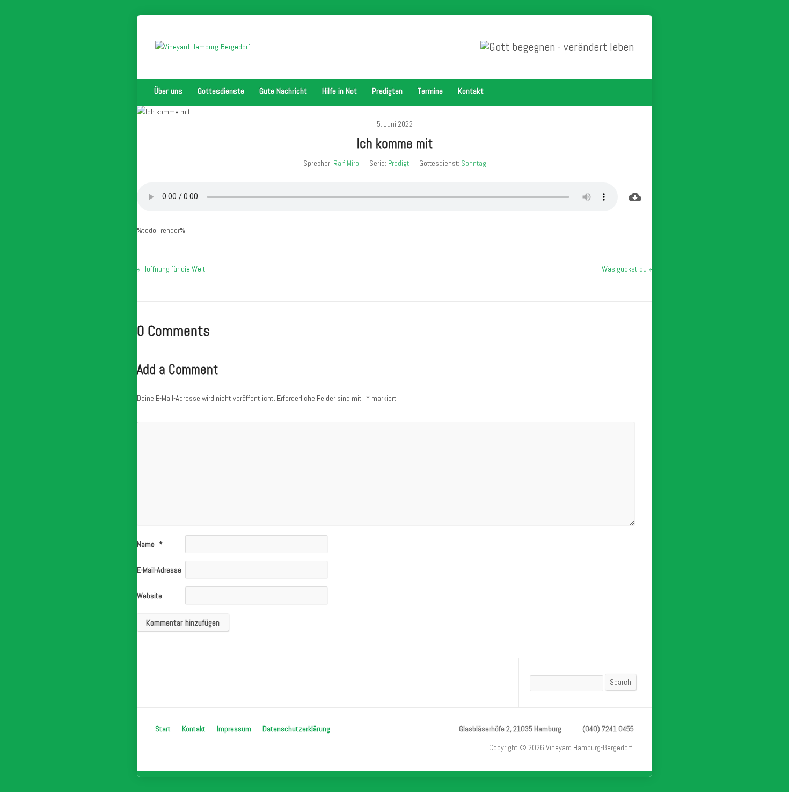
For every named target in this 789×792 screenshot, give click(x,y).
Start (163, 729)
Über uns (168, 91)
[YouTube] (630, 91)
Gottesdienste (221, 91)
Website (149, 595)
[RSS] (615, 91)
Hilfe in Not (339, 91)
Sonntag (473, 163)
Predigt (398, 163)
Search (620, 682)
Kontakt (471, 91)
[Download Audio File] (635, 196)
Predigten (387, 91)
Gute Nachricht (283, 91)
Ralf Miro (346, 163)
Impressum (234, 729)
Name (150, 544)
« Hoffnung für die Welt (171, 269)
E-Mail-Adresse (163, 570)
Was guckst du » (627, 269)
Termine (430, 91)
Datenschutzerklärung (296, 729)
